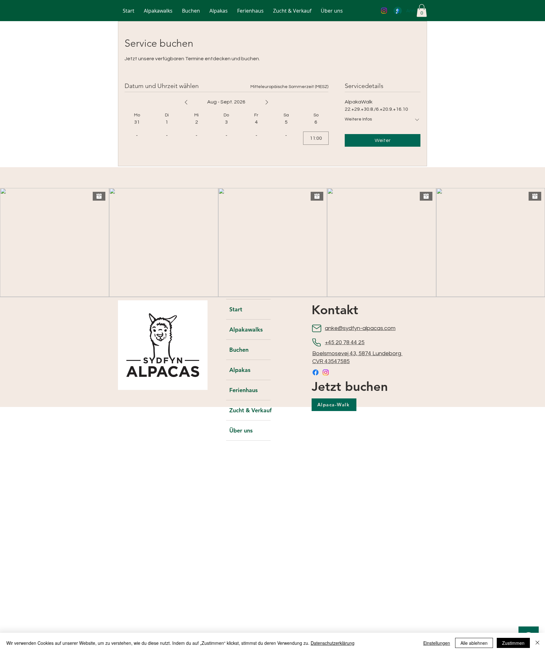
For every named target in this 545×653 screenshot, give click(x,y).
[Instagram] (384, 11)
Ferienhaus (243, 390)
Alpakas (239, 370)
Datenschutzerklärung (333, 643)
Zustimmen (513, 643)
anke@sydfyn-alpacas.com (360, 328)
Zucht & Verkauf (250, 410)
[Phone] (316, 342)
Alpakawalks (246, 329)
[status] (289, 87)
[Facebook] (315, 372)
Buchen (239, 349)
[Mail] (316, 328)
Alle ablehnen (474, 643)
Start (235, 309)
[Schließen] (537, 643)
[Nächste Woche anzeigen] (267, 102)
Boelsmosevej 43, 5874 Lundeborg (357, 353)
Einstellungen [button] (436, 643)
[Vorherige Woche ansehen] (186, 102)
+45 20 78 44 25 (345, 342)
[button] (421, 10)
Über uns (241, 430)
